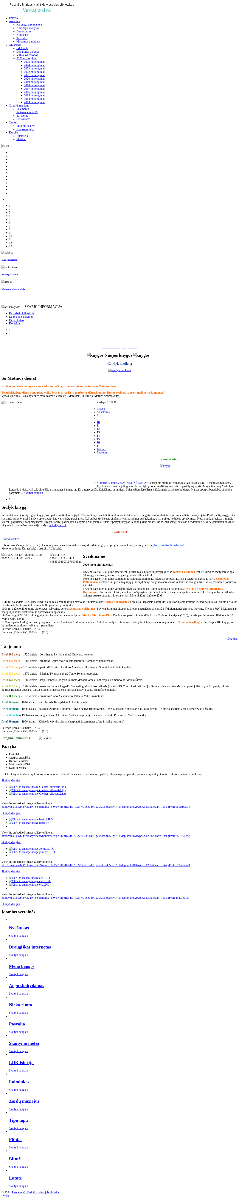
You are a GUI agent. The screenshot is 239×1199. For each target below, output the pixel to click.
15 (98, 439)
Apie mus (14, 21)
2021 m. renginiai (34, 75)
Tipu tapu (18, 1120)
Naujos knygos (25, 129)
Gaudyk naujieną (19, 105)
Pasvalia (17, 1024)
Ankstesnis (103, 412)
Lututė (15, 1178)
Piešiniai (21, 139)
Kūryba (13, 132)
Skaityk (13, 122)
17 (98, 445)
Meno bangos (21, 966)
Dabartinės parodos (27, 51)
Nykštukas (19, 927)
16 (98, 442)
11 (98, 425)
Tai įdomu (22, 115)
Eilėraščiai (22, 135)
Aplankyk (15, 44)
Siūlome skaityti (25, 125)
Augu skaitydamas (26, 985)
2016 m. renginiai (34, 92)
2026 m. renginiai (26, 58)
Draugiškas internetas (30, 947)
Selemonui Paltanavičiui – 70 (27, 110)
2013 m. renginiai (34, 102)
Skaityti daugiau (18, 935)
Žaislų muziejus (24, 1101)
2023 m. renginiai (34, 68)
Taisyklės (21, 38)
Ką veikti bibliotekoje (29, 24)
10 (98, 422)
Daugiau (232, 638)
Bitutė (15, 1158)
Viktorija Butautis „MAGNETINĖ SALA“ (122, 482)
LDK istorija (21, 1062)
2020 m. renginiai (34, 78)
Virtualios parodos (27, 55)
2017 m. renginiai (34, 88)
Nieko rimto (20, 1004)
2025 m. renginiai (34, 61)
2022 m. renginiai (34, 71)
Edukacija (22, 48)
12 (98, 428)
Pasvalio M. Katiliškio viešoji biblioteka (35, 1192)
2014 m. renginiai (34, 98)
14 (98, 435)
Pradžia (13, 17)
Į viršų (5, 1195)
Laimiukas (19, 1081)
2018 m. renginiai (34, 85)
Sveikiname (23, 119)
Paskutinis (103, 452)
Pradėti (101, 408)
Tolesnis (101, 449)
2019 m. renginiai (34, 82)
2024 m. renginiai (34, 65)
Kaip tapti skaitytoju (28, 28)
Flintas (15, 1139)
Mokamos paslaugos (28, 41)
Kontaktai (22, 34)
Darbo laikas (23, 31)
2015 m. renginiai (34, 95)
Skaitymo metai (24, 1043)
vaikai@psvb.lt (57, 525)
